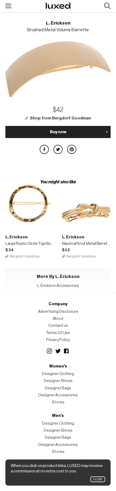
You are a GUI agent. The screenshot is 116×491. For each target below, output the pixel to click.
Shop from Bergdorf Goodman (60, 118)
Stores (58, 402)
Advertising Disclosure (58, 312)
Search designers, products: (107, 6)
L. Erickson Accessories (58, 286)
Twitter (58, 351)
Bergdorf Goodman (25, 256)
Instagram (49, 351)
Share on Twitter (58, 149)
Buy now (58, 132)
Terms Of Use (58, 333)
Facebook (66, 351)
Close (98, 479)
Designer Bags (58, 388)
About (58, 319)
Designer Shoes (58, 381)
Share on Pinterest (71, 149)
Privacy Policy (58, 340)
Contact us (58, 326)
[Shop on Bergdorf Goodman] (29, 203)
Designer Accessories (58, 395)
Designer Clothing (58, 374)
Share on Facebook (44, 149)
